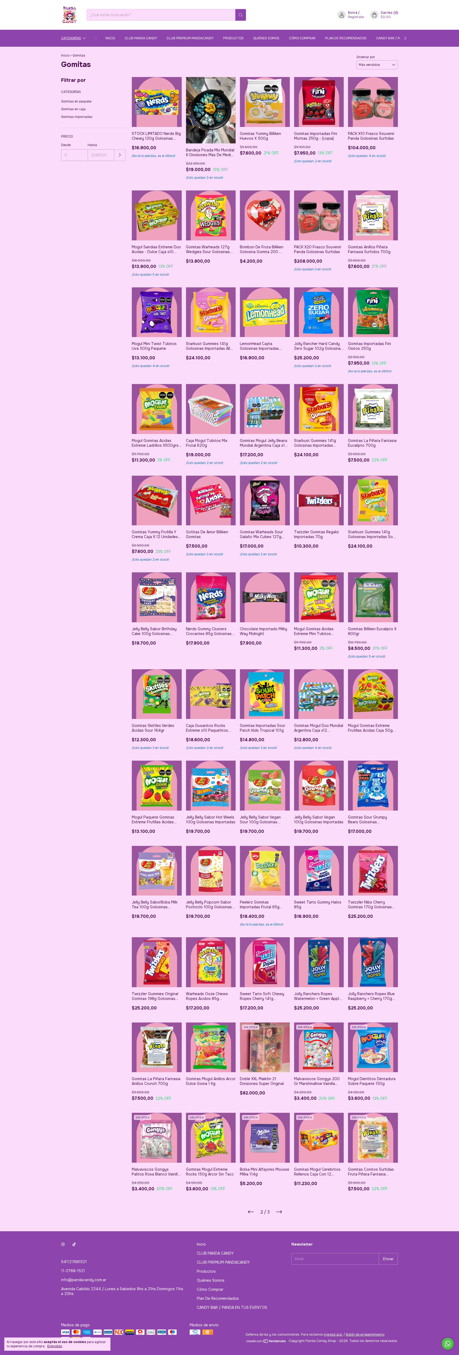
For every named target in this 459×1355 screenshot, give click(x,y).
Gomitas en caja (73, 109)
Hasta (92, 145)
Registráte (356, 17)
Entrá (352, 13)
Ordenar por (365, 57)
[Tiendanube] (266, 1342)
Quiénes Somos (266, 38)
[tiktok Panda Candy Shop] (74, 1244)
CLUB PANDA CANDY (141, 38)
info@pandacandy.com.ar (83, 1279)
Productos (233, 38)
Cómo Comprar (302, 38)
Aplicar (120, 155)
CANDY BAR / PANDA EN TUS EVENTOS (232, 1307)
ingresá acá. (333, 1334)
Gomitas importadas (76, 117)
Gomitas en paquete (76, 101)
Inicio (110, 38)
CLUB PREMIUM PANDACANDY (190, 38)
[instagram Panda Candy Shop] (63, 1244)
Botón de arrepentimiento (365, 1334)
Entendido (54, 1346)
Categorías (71, 38)
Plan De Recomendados (346, 38)
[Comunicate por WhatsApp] (448, 1344)
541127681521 (74, 1261)
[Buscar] (240, 15)
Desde (66, 145)
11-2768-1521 (73, 1270)
